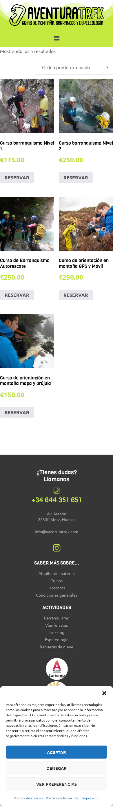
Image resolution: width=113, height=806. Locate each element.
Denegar (56, 768)
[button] (104, 693)
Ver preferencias (56, 784)
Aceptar (56, 752)
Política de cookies (28, 798)
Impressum (90, 798)
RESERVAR (17, 177)
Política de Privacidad (62, 798)
